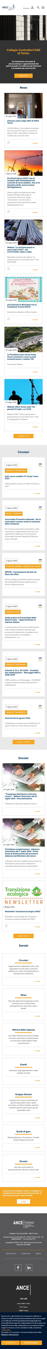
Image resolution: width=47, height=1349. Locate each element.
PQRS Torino (23, 1311)
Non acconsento (31, 1343)
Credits (38, 1254)
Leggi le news (23, 436)
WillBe (28, 1245)
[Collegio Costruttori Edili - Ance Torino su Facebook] (18, 1267)
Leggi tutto (23, 76)
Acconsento (10, 1343)
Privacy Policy (11, 1254)
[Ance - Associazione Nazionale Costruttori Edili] (23, 1289)
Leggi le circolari (23, 742)
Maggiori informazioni (10, 1335)
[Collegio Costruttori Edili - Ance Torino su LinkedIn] (29, 1267)
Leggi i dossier (23, 936)
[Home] (8, 7)
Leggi (23, 1201)
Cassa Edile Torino (23, 1304)
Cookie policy (26, 1254)
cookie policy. (6, 1330)
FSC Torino (23, 1307)
